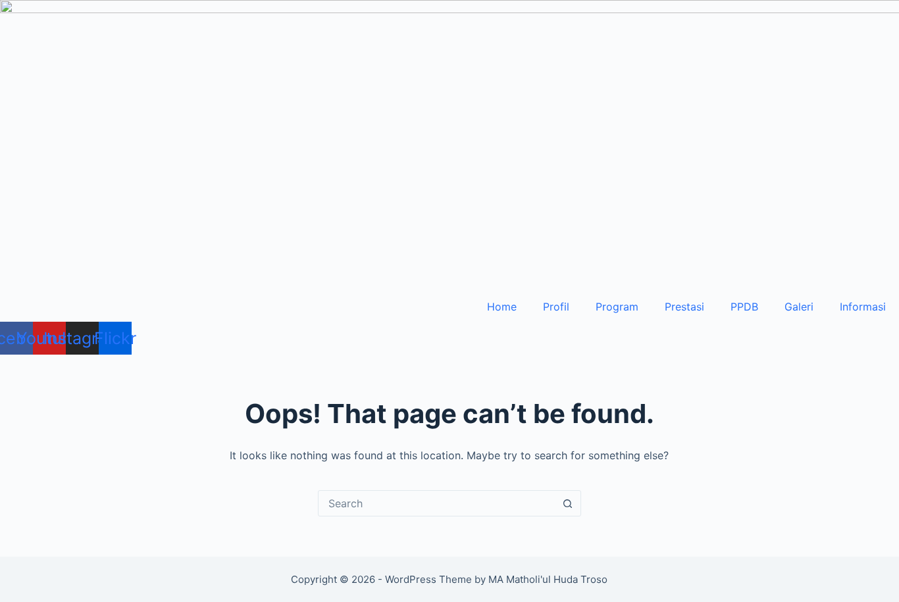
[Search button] (567, 503)
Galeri (798, 306)
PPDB (744, 306)
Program (617, 306)
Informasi (863, 306)
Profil (556, 306)
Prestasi (684, 306)
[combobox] (437, 503)
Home (502, 306)
